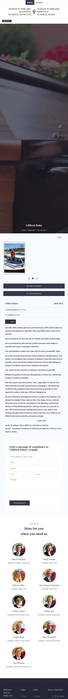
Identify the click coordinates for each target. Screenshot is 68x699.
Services (37, 696)
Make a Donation (34, 286)
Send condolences (34, 293)
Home (23, 230)
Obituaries (31, 230)
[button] (29, 278)
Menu (7, 21)
